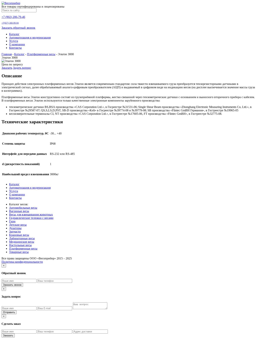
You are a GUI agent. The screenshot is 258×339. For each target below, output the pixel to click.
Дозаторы (15, 228)
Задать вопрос (22, 67)
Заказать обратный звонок (18, 27)
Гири (12, 221)
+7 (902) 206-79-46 (13, 17)
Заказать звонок (12, 284)
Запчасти (15, 231)
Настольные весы (20, 245)
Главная (7, 54)
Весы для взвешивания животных (31, 214)
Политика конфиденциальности (22, 261)
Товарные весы (19, 252)
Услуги (13, 41)
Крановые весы (19, 235)
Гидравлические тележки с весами (31, 218)
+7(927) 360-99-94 (10, 23)
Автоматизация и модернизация (30, 37)
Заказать (7, 67)
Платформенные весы (41, 54)
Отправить (9, 312)
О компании (17, 44)
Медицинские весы (21, 241)
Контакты (15, 47)
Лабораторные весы (22, 238)
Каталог (14, 34)
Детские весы (18, 224)
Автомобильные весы (23, 207)
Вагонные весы (19, 211)
